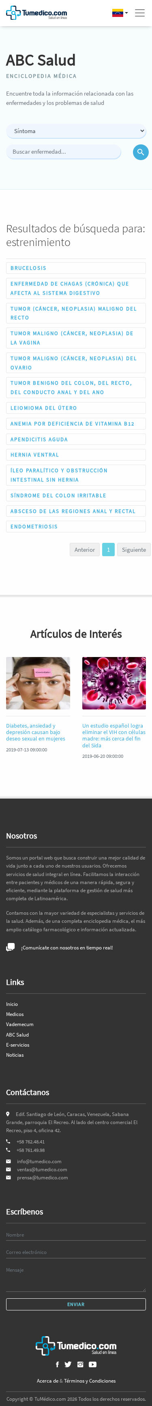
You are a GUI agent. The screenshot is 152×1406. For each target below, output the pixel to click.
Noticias (15, 1054)
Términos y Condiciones (90, 1380)
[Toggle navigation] (140, 13)
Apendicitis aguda (39, 439)
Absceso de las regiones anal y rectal (73, 511)
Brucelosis (29, 268)
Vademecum (20, 1024)
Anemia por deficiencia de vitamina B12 (73, 423)
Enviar (76, 1304)
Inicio (12, 1004)
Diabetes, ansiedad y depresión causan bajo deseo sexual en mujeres (35, 732)
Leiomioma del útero (44, 408)
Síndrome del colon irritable (59, 495)
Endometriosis (34, 526)
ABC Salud (17, 1034)
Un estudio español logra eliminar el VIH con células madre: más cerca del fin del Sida (114, 735)
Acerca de (47, 1380)
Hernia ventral (35, 454)
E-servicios (17, 1044)
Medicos (15, 1014)
